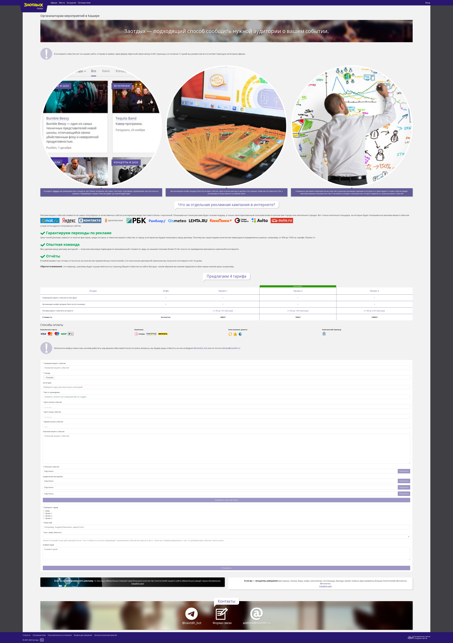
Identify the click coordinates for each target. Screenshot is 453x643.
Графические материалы (53, 476)
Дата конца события (52, 412)
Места (62, 2)
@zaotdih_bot (200, 348)
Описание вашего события (53, 431)
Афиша (54, 2)
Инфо (47, 511)
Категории (47, 383)
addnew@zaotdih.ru (230, 348)
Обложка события (51, 467)
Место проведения (51, 392)
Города (46, 373)
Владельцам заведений (83, 635)
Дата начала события (52, 402)
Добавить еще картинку (226, 500)
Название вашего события (54, 363)
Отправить (226, 568)
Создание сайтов (420, 638)
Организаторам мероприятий (105, 635)
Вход (427, 2)
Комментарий (48, 545)
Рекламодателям (39, 635)
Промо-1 (48, 513)
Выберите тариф (50, 507)
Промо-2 (48, 516)
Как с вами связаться (52, 532)
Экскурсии (71, 2)
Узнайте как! (137, 583)
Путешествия (84, 2)
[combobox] (226, 377)
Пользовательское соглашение (60, 635)
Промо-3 (48, 518)
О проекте (27, 635)
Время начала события (53, 422)
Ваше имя (47, 523)
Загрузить (404, 471)
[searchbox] (56, 377)
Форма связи (222, 623)
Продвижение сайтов (422, 636)
